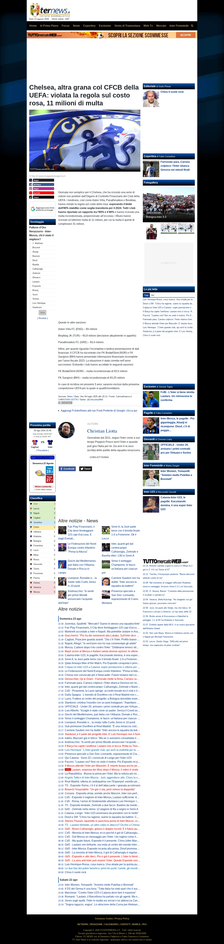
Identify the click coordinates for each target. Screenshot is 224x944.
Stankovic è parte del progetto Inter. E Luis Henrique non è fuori (102, 734)
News (69, 396)
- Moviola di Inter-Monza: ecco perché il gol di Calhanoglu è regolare (107, 832)
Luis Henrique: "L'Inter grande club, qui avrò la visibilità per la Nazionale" (107, 750)
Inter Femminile (153, 465)
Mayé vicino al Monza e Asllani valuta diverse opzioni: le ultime (101, 651)
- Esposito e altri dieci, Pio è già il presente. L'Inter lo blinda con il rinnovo (110, 856)
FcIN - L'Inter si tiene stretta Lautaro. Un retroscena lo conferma (177, 396)
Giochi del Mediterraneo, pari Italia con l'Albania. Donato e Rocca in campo (108, 714)
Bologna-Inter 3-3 (156, 217)
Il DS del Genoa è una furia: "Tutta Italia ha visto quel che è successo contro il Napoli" (114, 888)
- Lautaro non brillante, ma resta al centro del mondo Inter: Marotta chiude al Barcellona (118, 844)
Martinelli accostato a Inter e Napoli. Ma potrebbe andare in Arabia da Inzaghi (109, 631)
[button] (42, 312)
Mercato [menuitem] (161, 25)
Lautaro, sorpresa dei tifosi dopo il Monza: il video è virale (102, 769)
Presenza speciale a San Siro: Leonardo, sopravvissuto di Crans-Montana (108, 753)
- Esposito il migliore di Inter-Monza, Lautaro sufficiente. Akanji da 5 (106, 797)
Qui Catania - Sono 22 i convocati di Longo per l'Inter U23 (98, 757)
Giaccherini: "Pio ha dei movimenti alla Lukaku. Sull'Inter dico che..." (104, 635)
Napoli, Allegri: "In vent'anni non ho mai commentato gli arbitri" (101, 643)
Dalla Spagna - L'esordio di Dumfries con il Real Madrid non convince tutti (107, 694)
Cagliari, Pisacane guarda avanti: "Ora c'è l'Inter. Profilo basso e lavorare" (107, 639)
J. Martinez (37, 243)
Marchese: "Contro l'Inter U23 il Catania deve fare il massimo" (100, 892)
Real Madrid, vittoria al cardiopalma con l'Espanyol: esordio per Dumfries (107, 781)
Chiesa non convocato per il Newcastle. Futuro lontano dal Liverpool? (105, 675)
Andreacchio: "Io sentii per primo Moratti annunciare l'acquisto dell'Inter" (106, 742)
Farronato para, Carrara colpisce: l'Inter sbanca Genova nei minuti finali (106, 682)
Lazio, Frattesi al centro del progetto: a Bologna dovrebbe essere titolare (106, 698)
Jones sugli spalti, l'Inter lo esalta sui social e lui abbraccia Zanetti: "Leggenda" (110, 900)
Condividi (68, 468)
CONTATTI (125, 924)
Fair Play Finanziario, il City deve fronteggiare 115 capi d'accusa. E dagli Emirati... (112, 627)
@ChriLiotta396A (95, 399)
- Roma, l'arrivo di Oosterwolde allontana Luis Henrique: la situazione (108, 801)
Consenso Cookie (104, 918)
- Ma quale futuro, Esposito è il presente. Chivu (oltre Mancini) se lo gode (110, 840)
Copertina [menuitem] (89, 25)
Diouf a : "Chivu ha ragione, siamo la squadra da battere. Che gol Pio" (107, 817)
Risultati (42, 318)
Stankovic (37, 307)
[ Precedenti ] (42, 450)
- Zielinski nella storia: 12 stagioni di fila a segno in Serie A (101, 809)
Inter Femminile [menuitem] (179, 25)
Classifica (36, 498)
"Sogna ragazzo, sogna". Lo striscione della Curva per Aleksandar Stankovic (109, 904)
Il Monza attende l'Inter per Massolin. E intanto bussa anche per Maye (105, 765)
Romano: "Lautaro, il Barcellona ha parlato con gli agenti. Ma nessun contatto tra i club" (115, 896)
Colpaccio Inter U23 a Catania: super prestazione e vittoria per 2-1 (103, 667)
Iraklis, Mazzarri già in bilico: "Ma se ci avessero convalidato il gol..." (104, 738)
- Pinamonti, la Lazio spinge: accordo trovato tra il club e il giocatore (107, 690)
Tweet (87, 468)
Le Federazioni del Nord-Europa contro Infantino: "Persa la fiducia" (82, 547)
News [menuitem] (76, 25)
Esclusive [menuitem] (105, 25)
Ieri (152, 295)
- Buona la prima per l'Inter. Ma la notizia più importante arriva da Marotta (115, 773)
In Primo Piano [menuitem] (49, 25)
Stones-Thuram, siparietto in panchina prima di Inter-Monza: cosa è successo (109, 821)
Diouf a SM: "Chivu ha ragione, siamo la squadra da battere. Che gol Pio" (177, 303)
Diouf (34, 260)
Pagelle (148, 412)
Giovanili (149, 439)
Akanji (35, 252)
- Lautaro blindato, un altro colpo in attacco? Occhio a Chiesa (102, 824)
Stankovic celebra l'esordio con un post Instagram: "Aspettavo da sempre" (107, 702)
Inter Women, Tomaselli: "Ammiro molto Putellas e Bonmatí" (99, 884)
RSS (144, 924)
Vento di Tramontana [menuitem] (127, 25)
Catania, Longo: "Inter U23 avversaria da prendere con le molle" (102, 813)
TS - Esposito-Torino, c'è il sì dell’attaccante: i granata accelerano (102, 785)
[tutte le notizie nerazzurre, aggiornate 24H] (50, 10)
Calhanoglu (37, 269)
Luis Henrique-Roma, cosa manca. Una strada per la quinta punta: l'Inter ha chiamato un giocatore (121, 864)
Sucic (35, 294)
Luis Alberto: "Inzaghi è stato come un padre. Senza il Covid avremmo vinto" (109, 710)
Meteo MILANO (43, 458)
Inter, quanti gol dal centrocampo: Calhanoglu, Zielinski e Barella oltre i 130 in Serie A (114, 686)
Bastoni (36, 256)
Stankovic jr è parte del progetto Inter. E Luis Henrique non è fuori (174, 331)
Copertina (150, 156)
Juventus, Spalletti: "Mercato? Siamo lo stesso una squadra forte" (102, 623)
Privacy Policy (122, 918)
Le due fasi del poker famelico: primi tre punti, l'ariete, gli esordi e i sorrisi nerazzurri (113, 868)
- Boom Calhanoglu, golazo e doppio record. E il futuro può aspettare (107, 828)
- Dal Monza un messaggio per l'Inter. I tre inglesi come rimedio (104, 836)
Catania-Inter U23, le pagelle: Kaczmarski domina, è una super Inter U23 (107, 655)
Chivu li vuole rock (75, 872)
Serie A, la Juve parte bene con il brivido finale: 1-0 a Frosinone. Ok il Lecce (109, 659)
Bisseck (36, 247)
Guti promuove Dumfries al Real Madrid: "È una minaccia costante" (104, 726)
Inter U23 (149, 491)
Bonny (35, 290)
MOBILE (136, 924)
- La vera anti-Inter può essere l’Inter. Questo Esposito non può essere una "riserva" (116, 860)
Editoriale (150, 86)
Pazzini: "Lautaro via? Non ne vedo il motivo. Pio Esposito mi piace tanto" (107, 761)
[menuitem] (192, 25)
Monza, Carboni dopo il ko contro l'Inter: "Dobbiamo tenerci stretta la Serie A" (109, 647)
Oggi (146, 295)
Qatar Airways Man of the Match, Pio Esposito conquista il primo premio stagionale (112, 663)
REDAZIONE (96, 924)
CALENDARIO (111, 924)
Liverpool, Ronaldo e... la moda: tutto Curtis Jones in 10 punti (82, 582)
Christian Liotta (68, 399)
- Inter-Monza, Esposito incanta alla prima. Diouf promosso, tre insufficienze (111, 848)
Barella (35, 264)
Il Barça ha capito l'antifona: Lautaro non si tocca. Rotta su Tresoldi (103, 746)
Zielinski (36, 273)
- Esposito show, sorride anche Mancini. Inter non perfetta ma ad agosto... (112, 793)
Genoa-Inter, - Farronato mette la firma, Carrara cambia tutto (106, 679)
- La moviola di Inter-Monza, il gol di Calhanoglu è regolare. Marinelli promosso (113, 852)
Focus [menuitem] (66, 25)
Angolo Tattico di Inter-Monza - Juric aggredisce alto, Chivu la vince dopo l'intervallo (113, 777)
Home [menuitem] (33, 25)
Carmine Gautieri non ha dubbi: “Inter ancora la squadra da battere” (125, 582)
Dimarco (36, 277)
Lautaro (36, 281)
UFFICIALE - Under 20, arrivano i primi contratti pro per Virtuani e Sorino (107, 706)
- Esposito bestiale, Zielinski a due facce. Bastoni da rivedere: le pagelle (108, 805)
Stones (35, 299)
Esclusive (150, 386)
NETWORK (82, 924)
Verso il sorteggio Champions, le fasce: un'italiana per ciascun (103, 718)
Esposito (36, 286)
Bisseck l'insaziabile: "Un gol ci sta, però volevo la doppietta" (100, 789)
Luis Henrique (38, 303)
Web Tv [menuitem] (148, 25)
